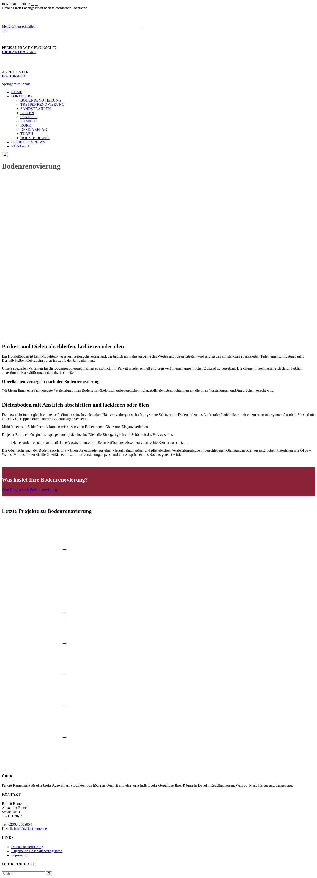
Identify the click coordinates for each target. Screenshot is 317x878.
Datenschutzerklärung (27, 847)
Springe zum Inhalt (16, 84)
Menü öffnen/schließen (19, 26)
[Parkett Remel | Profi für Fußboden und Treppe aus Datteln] (141, 26)
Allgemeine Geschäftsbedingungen (36, 851)
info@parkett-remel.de (30, 828)
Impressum (19, 855)
